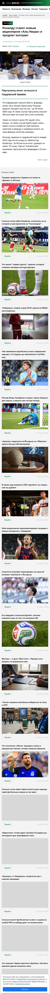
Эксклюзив (16, 9)
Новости (6, 9)
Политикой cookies (22, 984)
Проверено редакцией (37, 46)
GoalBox (5, 15)
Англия (34, 9)
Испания (26, 9)
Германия (43, 9)
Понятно (25, 989)
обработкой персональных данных (31, 979)
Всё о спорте (13, 15)
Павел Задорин (13, 46)
